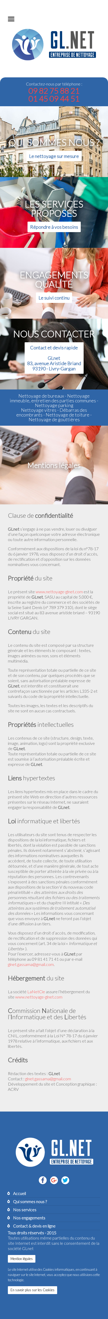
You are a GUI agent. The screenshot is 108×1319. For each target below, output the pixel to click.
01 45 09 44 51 (54, 98)
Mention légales (21, 1259)
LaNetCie (36, 991)
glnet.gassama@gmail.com (31, 964)
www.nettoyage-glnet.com (59, 591)
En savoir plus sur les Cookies (32, 1290)
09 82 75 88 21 (54, 90)
